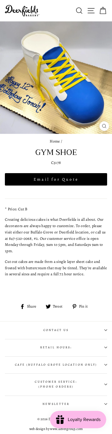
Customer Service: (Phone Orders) (56, 384)
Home (55, 141)
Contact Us (56, 330)
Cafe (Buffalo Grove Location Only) (56, 365)
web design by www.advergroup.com (56, 428)
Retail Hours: (56, 347)
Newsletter (56, 404)
